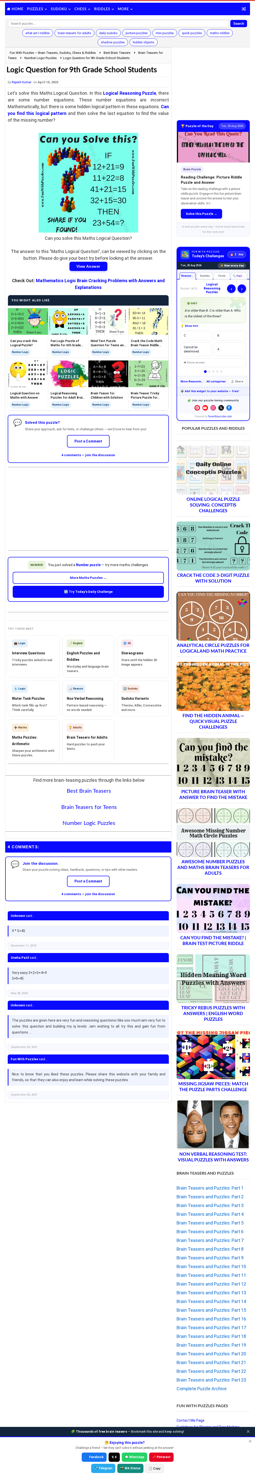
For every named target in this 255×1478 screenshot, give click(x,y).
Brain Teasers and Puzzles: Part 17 (211, 1327)
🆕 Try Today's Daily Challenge (88, 592)
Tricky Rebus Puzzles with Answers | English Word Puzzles (213, 1014)
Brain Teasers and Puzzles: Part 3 (210, 1205)
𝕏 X (114, 1457)
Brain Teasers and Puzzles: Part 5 (210, 1222)
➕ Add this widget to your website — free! (210, 391)
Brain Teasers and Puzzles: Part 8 (210, 1249)
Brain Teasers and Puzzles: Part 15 (211, 1310)
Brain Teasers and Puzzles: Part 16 (211, 1318)
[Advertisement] (88, 505)
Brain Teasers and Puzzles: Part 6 (210, 1231)
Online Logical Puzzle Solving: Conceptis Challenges (213, 505)
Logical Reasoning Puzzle (129, 93)
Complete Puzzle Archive (202, 1388)
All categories (216, 381)
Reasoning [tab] (188, 275)
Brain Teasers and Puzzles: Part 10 (211, 1266)
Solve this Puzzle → (201, 214)
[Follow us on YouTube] (205, 408)
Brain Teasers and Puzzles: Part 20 (211, 1353)
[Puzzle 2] (209, 371)
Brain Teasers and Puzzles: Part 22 (211, 1371)
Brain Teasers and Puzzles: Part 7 (210, 1240)
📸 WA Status (130, 1468)
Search (238, 23)
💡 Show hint (189, 326)
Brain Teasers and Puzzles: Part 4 (210, 1214)
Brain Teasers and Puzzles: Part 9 (210, 1257)
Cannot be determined (191, 349)
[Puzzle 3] (213, 371)
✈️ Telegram (103, 1468)
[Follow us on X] (221, 408)
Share (239, 381)
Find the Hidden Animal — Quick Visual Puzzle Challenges (213, 721)
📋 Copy (155, 1468)
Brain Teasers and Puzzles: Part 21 (211, 1362)
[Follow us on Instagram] (213, 408)
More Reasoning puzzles (192, 381)
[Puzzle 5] (221, 371)
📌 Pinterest (161, 1457)
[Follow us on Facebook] (229, 408)
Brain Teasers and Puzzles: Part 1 (210, 1188)
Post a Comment (88, 441)
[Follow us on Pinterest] (197, 408)
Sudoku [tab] (204, 275)
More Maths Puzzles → (88, 578)
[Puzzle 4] (217, 371)
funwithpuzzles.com (220, 416)
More (123, 9)
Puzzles (35, 9)
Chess (80, 9)
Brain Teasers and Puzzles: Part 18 (211, 1336)
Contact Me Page (190, 1420)
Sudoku (59, 9)
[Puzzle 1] (205, 371)
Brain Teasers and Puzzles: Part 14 (211, 1301)
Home (17, 9)
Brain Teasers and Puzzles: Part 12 (211, 1284)
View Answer (88, 266)
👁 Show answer (194, 362)
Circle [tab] (221, 275)
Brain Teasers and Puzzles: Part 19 (211, 1345)
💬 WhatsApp (134, 1457)
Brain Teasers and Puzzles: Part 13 (211, 1292)
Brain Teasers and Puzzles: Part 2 (210, 1196)
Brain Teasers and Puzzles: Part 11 (211, 1275)
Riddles (102, 9)
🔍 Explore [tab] (239, 275)
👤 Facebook (94, 1457)
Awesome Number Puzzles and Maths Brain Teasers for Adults (213, 867)
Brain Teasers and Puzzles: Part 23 (211, 1380)
